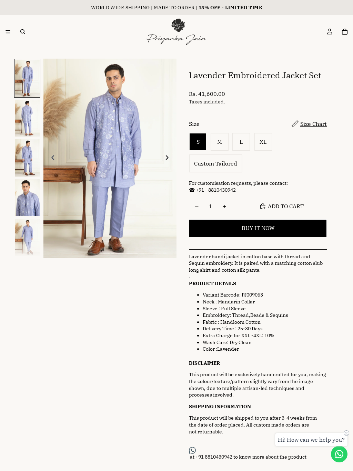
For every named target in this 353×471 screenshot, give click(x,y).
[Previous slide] (51, 158)
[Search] (22, 31)
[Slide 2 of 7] (27, 118)
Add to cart (286, 206)
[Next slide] (168, 158)
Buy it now (258, 227)
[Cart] (344, 31)
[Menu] (8, 32)
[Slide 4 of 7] (27, 198)
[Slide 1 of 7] (27, 78)
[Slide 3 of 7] (27, 158)
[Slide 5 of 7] (27, 237)
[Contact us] (339, 454)
